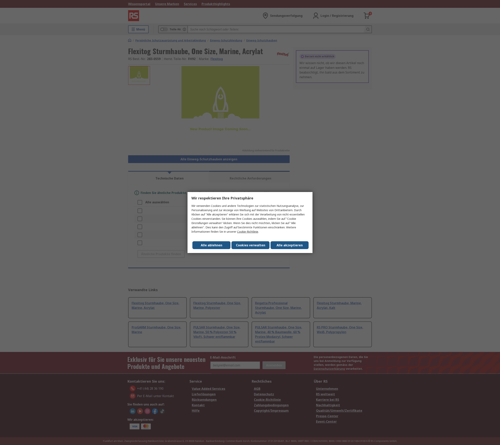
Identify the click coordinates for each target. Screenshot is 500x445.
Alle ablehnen (211, 245)
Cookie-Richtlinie (247, 231)
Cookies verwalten (250, 245)
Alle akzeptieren (290, 245)
